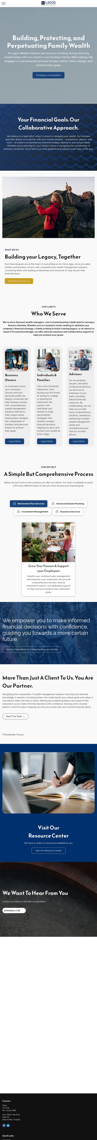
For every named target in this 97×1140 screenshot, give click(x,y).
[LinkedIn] (8, 1125)
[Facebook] (4, 1125)
